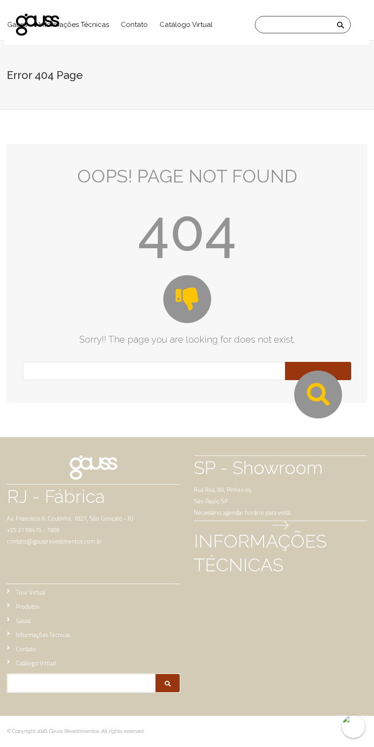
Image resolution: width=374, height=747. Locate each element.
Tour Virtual (31, 592)
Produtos (27, 606)
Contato (134, 25)
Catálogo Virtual (186, 25)
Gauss (23, 620)
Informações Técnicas (43, 634)
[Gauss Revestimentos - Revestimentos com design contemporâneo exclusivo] (52, 25)
